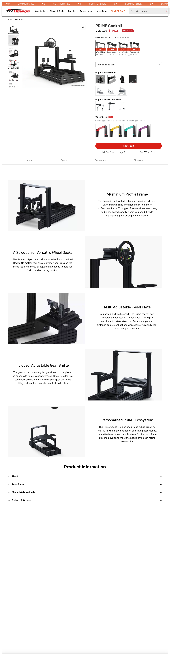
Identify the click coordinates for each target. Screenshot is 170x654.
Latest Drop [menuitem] (101, 11)
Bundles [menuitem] (72, 11)
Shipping (138, 160)
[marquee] (85, 4)
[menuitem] (118, 11)
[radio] (100, 48)
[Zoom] (83, 27)
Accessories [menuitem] (86, 11)
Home (10, 20)
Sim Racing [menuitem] (40, 11)
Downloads (100, 160)
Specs (64, 160)
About (30, 160)
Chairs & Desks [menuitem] (57, 11)
